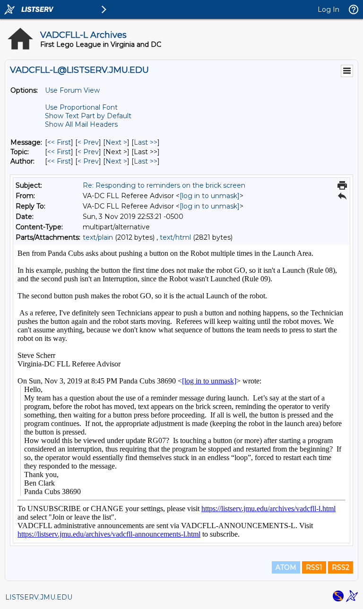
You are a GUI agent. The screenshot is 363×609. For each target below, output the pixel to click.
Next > (116, 142)
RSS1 (314, 567)
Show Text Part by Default (88, 116)
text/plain (98, 237)
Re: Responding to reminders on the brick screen (164, 185)
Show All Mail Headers (81, 124)
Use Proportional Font (81, 107)
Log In (328, 9)
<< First (59, 142)
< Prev (88, 142)
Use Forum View (72, 90)
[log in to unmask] (210, 195)
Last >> (145, 142)
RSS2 (340, 567)
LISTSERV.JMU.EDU (38, 597)
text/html (175, 237)
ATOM (286, 567)
